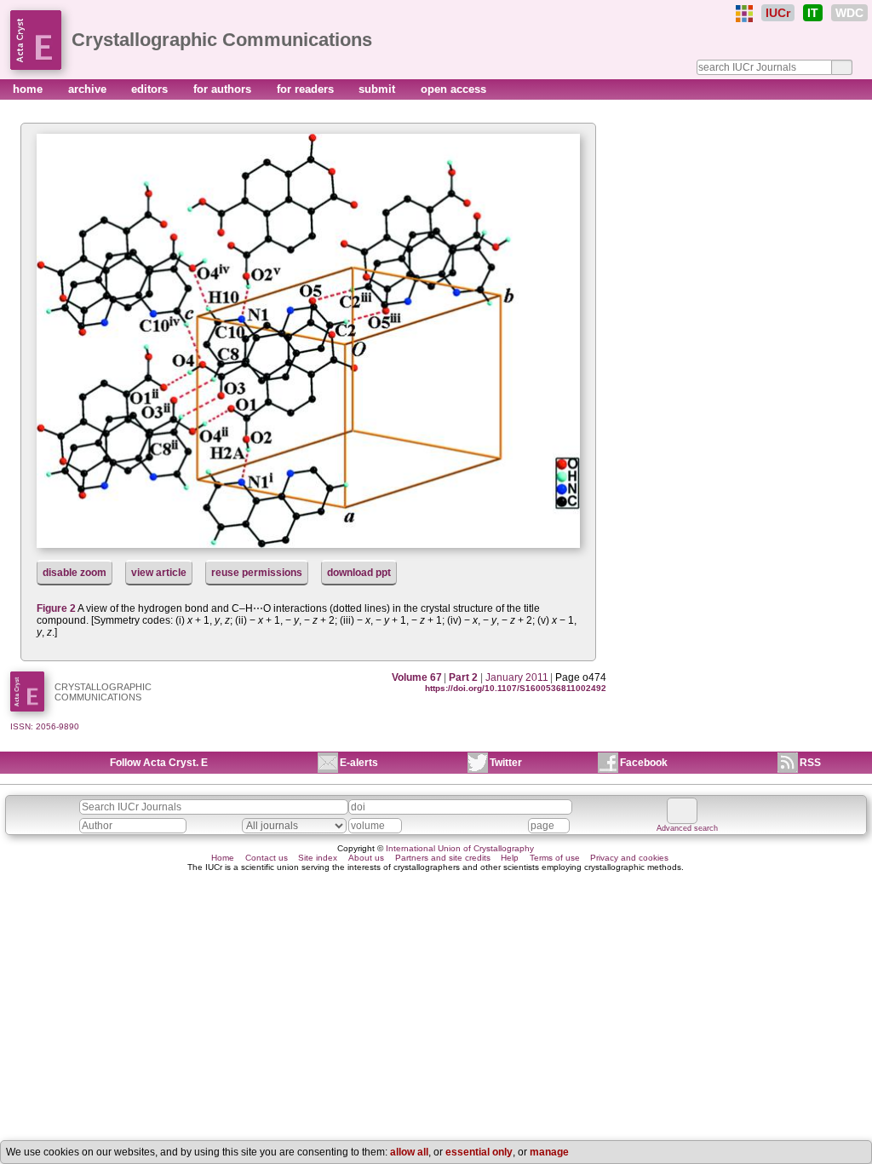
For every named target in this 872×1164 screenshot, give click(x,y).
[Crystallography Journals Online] (744, 13)
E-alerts (359, 763)
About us (366, 857)
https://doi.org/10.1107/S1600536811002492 (515, 688)
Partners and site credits (442, 857)
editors (151, 89)
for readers (307, 89)
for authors (224, 89)
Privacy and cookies (629, 857)
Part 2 (463, 677)
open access (453, 89)
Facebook (644, 763)
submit (379, 89)
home (29, 89)
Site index (317, 857)
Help (510, 857)
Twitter (506, 763)
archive (89, 89)
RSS (810, 763)
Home (222, 857)
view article (158, 573)
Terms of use (555, 857)
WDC (849, 13)
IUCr (778, 13)
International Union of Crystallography (460, 848)
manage (549, 1152)
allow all (409, 1152)
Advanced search (687, 828)
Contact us (266, 857)
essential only (479, 1152)
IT (812, 13)
